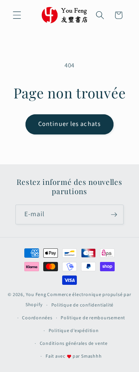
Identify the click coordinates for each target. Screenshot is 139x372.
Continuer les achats (69, 124)
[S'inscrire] (114, 215)
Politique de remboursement (93, 318)
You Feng (36, 294)
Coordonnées (37, 318)
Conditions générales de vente (74, 343)
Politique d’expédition (74, 330)
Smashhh (91, 356)
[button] (17, 15)
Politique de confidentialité (82, 305)
